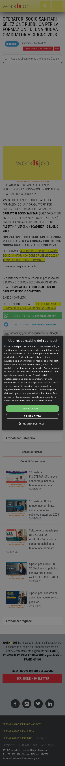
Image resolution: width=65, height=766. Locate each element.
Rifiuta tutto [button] (32, 416)
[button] (32, 423)
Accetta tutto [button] (32, 408)
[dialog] (32, 383)
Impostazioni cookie (14, 400)
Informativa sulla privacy (39, 400)
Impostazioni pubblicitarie (38, 393)
